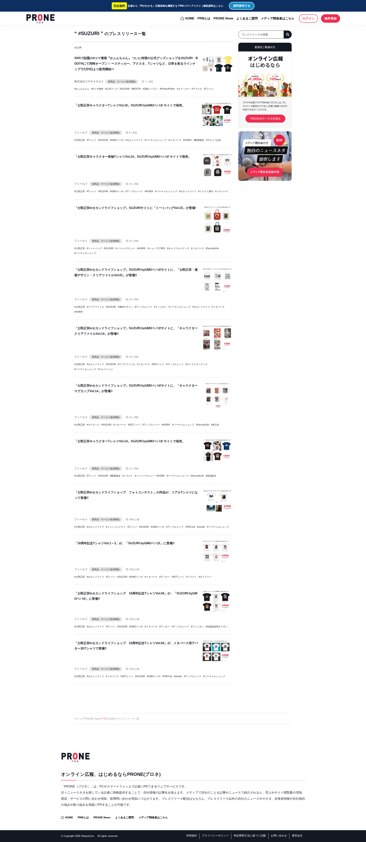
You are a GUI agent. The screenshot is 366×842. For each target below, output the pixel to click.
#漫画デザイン (125, 307)
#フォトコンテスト (116, 527)
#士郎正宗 (79, 140)
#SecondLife (212, 248)
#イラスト (127, 475)
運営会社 (297, 835)
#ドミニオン (160, 307)
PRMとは (203, 18)
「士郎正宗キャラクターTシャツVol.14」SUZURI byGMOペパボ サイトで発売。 (129, 441)
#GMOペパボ (117, 140)
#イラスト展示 (205, 191)
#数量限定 (199, 140)
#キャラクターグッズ (178, 248)
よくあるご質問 (247, 18)
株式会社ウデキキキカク (89, 81)
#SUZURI (125, 88)
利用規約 (191, 835)
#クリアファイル (95, 307)
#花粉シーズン (150, 88)
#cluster (201, 527)
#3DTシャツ (158, 364)
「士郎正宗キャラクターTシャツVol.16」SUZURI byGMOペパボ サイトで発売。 (129, 105)
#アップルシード (134, 191)
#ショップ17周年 (156, 248)
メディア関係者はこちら (277, 18)
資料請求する (241, 5)
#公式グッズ (111, 88)
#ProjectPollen (167, 88)
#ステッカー (183, 88)
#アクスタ (197, 88)
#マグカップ (93, 424)
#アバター (164, 577)
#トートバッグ (94, 248)
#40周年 (187, 140)
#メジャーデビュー (125, 248)
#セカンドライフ (134, 140)
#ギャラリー (205, 577)
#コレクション (105, 369)
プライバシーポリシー (215, 835)
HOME (189, 18)
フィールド (81, 132)
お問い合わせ (279, 835)
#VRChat (190, 527)
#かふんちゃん (81, 88)
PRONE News (223, 18)
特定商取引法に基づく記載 (250, 835)
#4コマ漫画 (97, 88)
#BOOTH (136, 88)
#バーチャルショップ (156, 140)
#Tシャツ (209, 88)
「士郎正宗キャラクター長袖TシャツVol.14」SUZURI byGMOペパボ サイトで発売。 (132, 156)
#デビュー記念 (213, 140)
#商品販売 (211, 475)
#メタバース (175, 140)
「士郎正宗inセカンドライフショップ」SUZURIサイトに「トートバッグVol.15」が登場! (135, 207)
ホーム (78, 718)
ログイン (308, 18)
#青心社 (215, 424)
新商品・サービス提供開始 (122, 81)
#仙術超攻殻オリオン (217, 626)
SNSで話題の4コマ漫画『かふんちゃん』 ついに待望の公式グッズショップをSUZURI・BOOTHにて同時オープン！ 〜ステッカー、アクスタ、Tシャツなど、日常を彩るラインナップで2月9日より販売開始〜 (136, 63)
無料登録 (330, 18)
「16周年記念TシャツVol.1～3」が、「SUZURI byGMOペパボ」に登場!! (124, 543)
